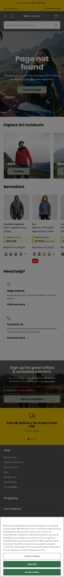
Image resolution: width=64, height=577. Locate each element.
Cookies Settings (32, 556)
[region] (32, 547)
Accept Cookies (32, 572)
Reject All (32, 564)
